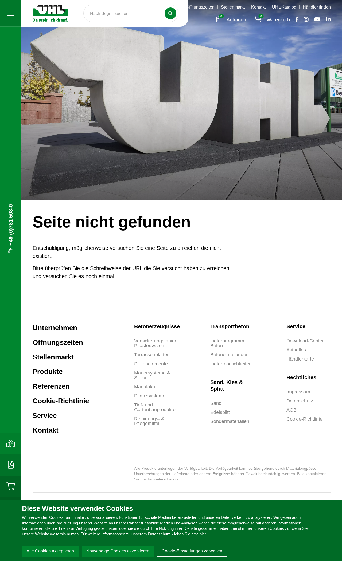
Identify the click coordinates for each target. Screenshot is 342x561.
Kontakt (258, 7)
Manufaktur (146, 386)
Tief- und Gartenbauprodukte (155, 407)
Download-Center (305, 340)
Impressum (298, 391)
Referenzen (51, 386)
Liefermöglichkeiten (231, 363)
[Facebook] (295, 19)
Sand (215, 403)
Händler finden (317, 7)
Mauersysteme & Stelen (152, 375)
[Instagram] (305, 19)
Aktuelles (296, 349)
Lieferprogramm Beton (227, 343)
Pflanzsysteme (149, 395)
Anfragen (233, 19)
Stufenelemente (151, 363)
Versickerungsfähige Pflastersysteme (155, 343)
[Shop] (10, 486)
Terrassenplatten (152, 354)
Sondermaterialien (229, 421)
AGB (291, 410)
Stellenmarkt (233, 7)
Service (45, 416)
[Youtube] (316, 19)
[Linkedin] (326, 19)
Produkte (48, 372)
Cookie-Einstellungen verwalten (192, 551)
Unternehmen (55, 328)
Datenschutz (299, 400)
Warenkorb (275, 19)
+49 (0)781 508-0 (11, 225)
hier (203, 534)
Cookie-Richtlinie (61, 401)
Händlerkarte (300, 359)
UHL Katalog (284, 7)
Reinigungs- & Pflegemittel (149, 421)
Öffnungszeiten (200, 7)
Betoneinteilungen (229, 354)
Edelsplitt (220, 412)
